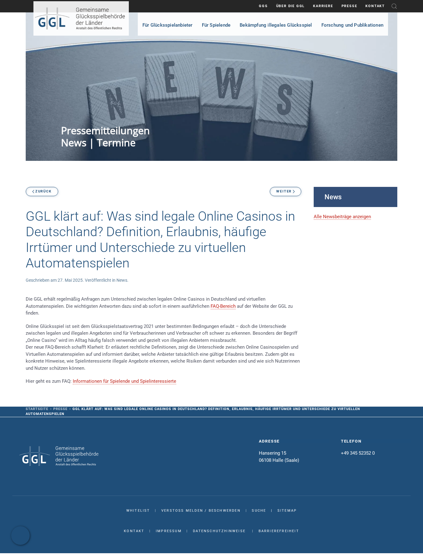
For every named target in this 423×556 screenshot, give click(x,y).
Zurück (43, 191)
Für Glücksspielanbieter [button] (167, 25)
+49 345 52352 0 (358, 453)
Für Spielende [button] (216, 25)
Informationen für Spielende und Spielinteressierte (124, 381)
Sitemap (287, 511)
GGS (263, 6)
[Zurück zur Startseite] (81, 18)
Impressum (169, 531)
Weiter (284, 191)
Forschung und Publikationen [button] (352, 25)
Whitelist (138, 511)
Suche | (264, 511)
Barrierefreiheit (279, 531)
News (121, 280)
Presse (349, 6)
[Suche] (394, 6)
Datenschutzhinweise (219, 531)
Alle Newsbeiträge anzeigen (342, 216)
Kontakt (375, 6)
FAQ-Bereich (223, 306)
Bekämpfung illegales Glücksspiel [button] (276, 25)
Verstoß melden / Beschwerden (201, 511)
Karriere (323, 6)
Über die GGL (290, 6)
